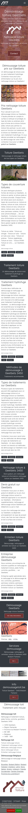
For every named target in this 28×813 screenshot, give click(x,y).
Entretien (10, 255)
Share (24, 801)
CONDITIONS (7, 801)
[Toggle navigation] (25, 2)
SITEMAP (16, 801)
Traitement (11, 252)
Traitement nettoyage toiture (11, 745)
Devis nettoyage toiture (9, 750)
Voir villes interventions (14, 615)
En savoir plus (10, 810)
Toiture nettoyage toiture (10, 743)
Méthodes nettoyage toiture (11, 747)
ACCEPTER (18, 810)
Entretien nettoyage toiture (11, 752)
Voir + (14, 661)
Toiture (4, 252)
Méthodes (19, 252)
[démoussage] (4, 3)
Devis (3, 255)
